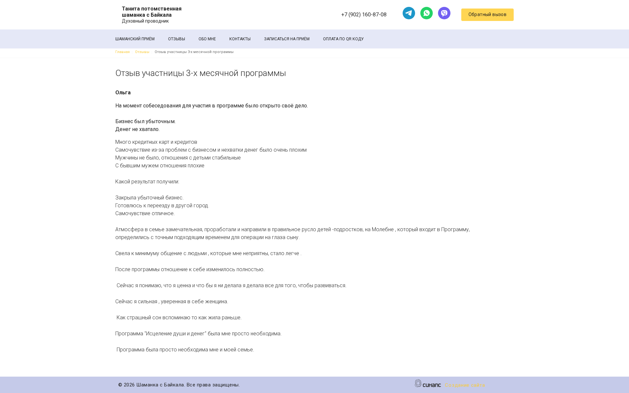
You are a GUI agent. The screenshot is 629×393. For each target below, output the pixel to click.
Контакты (240, 39)
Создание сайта (465, 385)
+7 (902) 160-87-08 (364, 14)
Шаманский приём (135, 39)
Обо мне (207, 39)
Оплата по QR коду (343, 39)
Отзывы (176, 39)
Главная (122, 52)
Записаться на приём (287, 39)
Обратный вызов (487, 14)
